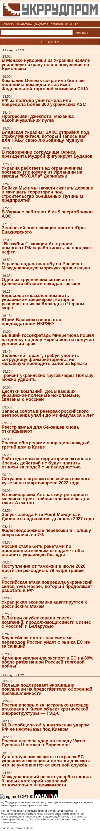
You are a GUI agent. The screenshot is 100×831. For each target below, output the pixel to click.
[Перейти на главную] (50, 19)
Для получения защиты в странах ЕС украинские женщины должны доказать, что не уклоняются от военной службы (46, 761)
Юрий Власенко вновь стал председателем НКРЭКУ (32, 321)
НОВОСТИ (8, 24)
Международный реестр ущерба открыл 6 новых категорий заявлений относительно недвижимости (46, 780)
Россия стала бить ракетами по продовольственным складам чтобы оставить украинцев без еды (43, 550)
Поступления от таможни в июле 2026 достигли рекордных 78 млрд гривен (43, 568)
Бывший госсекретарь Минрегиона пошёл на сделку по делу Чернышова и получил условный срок (48, 339)
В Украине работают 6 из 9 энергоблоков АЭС (47, 213)
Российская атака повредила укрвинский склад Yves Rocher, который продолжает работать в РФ (47, 586)
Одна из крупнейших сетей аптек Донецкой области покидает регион (41, 281)
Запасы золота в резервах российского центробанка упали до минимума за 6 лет (48, 413)
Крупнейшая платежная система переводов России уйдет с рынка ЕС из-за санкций (46, 642)
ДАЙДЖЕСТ (41, 24)
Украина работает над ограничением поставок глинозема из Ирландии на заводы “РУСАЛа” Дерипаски (42, 172)
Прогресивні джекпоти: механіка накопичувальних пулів (38, 118)
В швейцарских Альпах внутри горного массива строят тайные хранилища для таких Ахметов (45, 498)
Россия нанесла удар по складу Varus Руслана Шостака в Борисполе (43, 742)
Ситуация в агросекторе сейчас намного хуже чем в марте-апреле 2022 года (46, 480)
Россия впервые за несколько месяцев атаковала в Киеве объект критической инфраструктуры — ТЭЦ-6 (45, 709)
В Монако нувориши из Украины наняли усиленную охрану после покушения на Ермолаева (46, 64)
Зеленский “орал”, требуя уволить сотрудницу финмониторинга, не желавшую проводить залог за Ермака (44, 359)
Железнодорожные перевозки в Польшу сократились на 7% (46, 532)
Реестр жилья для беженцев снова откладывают (40, 429)
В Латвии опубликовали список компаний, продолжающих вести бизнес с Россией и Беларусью (46, 622)
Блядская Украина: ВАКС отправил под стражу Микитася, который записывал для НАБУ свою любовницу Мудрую (45, 136)
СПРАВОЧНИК (59, 24)
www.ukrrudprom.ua (13, 813)
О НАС (74, 24)
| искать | (81, 32)
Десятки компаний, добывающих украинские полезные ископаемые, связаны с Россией (41, 395)
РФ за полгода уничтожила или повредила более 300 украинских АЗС (44, 102)
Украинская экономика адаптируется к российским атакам (44, 604)
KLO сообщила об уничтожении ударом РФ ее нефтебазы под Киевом (46, 726)
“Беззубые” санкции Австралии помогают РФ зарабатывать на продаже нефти (46, 248)
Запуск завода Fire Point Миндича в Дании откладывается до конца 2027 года (48, 516)
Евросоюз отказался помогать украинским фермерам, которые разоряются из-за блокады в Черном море (43, 301)
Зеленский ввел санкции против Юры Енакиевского (44, 229)
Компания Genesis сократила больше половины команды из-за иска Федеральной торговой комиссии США (45, 84)
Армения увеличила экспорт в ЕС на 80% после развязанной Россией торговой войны (47, 662)
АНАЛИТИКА (24, 24)
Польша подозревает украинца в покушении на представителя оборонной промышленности (47, 689)
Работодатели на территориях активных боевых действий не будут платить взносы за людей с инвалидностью (46, 463)
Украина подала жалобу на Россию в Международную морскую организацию (46, 265)
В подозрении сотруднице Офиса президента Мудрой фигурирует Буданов (47, 154)
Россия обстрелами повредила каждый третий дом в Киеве (46, 444)
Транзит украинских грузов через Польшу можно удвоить (47, 377)
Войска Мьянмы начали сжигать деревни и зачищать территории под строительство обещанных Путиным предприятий (47, 194)
